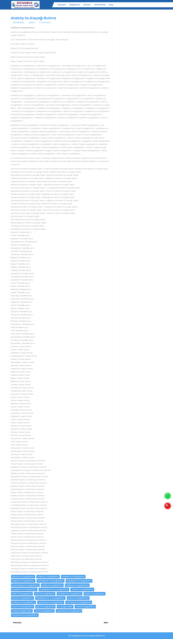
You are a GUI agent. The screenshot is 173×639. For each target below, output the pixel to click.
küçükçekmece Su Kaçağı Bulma (50, 598)
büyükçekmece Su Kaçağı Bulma (54, 589)
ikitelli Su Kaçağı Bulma (94, 593)
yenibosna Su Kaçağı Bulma (69, 611)
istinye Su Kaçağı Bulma (22, 598)
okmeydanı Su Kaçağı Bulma (50, 602)
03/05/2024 (18, 22)
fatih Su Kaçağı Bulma (44, 593)
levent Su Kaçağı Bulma (78, 598)
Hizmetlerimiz (99, 5)
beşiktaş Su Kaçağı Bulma (77, 585)
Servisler (87, 5)
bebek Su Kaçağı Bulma (52, 585)
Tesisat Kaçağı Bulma (85, 606)
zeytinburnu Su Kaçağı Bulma (24, 615)
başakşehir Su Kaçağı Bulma (79, 581)
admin (32, 22)
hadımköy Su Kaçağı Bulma (69, 593)
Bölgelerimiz (74, 5)
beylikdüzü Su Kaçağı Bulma (24, 589)
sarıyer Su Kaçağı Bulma (22, 606)
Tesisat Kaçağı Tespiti (22, 611)
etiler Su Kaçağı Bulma (22, 593)
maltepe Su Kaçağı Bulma (23, 602)
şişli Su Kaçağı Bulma (45, 606)
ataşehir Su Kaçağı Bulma (73, 576)
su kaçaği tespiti (65, 606)
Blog (111, 5)
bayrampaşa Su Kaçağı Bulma (25, 585)
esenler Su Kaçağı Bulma (82, 589)
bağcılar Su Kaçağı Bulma (23, 581)
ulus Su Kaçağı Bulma (44, 611)
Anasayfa (61, 5)
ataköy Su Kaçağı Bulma (48, 576)
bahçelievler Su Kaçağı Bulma (50, 581)
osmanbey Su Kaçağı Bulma (78, 602)
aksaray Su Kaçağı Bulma (23, 576)
